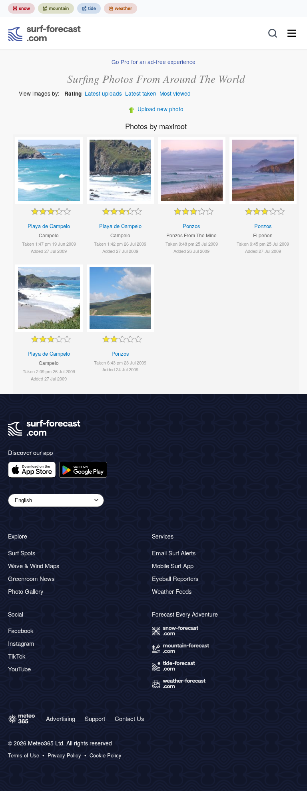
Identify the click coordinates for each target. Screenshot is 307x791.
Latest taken (140, 93)
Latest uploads (103, 93)
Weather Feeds (172, 591)
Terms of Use (23, 755)
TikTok (17, 656)
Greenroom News (31, 578)
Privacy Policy (64, 755)
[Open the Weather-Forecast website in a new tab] (120, 8)
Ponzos (191, 226)
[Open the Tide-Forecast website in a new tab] (89, 8)
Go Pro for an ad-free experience (153, 62)
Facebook (21, 630)
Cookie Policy (106, 755)
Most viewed (175, 93)
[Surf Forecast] (44, 33)
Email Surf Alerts (174, 553)
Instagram (21, 643)
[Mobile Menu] (292, 33)
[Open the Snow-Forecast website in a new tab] (21, 8)
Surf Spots (22, 553)
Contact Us (129, 718)
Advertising (60, 718)
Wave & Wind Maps (34, 565)
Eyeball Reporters (175, 578)
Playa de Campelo (49, 226)
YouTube (19, 669)
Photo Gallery (26, 591)
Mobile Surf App (172, 565)
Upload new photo (160, 109)
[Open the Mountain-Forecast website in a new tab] (56, 8)
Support (95, 718)
